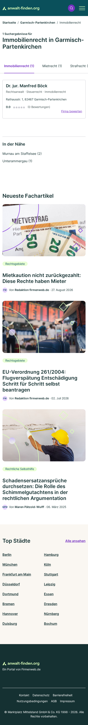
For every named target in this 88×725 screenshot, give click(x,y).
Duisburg (9, 624)
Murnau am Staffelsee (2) (22, 154)
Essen (49, 594)
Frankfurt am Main (16, 574)
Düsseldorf (11, 584)
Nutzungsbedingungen (32, 701)
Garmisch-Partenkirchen (37, 22)
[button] (71, 8)
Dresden (50, 604)
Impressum (67, 701)
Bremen (8, 604)
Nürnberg (51, 614)
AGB (54, 701)
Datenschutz (41, 695)
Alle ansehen (75, 541)
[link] (44, 99)
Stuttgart (51, 574)
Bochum (50, 624)
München (9, 564)
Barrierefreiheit (62, 695)
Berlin (6, 555)
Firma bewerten (71, 111)
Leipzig (49, 584)
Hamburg (51, 555)
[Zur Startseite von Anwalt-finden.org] (20, 8)
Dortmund (10, 594)
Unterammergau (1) (17, 161)
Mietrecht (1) (52, 66)
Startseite (9, 22)
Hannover (10, 614)
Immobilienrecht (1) (19, 66)
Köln (47, 564)
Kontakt (24, 695)
